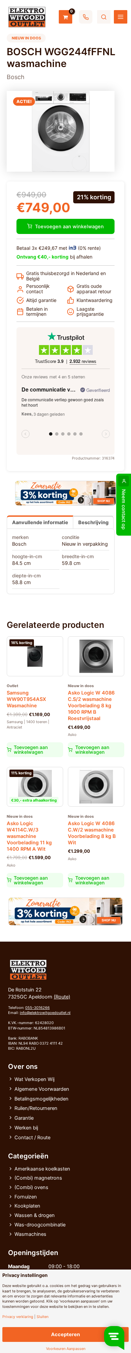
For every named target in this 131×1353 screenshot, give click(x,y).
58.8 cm (21, 582)
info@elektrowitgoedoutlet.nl (45, 1012)
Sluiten (42, 1317)
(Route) (62, 997)
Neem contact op (124, 509)
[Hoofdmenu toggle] (120, 17)
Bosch (19, 544)
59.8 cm (71, 563)
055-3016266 (37, 1007)
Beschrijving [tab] (93, 522)
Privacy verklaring (17, 1317)
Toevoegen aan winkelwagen (69, 227)
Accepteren (65, 1334)
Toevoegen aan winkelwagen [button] (31, 749)
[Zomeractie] (65, 493)
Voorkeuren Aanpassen (65, 1349)
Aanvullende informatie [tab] (40, 522)
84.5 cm (21, 563)
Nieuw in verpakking (85, 544)
